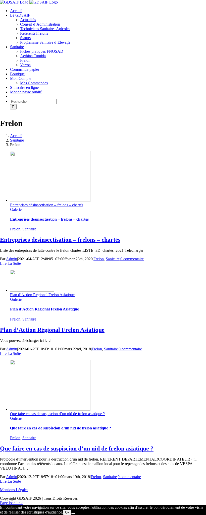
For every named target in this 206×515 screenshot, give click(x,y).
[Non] (73, 513)
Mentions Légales (14, 490)
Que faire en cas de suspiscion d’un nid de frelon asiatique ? (57, 414)
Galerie (16, 209)
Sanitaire (29, 229)
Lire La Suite (10, 263)
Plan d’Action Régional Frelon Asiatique (42, 295)
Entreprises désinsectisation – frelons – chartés (46, 205)
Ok (67, 512)
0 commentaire (132, 259)
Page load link (11, 503)
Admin (11, 259)
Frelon (15, 229)
